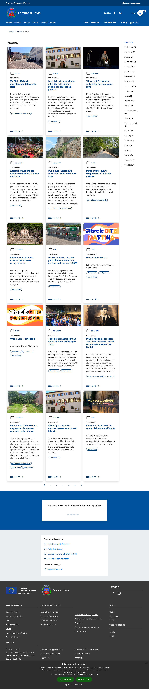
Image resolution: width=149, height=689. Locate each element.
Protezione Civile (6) (131, 124)
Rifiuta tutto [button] (83, 679)
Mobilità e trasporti (48, 624)
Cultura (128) (129, 71)
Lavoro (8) (128, 96)
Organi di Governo (13, 612)
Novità (19, 31)
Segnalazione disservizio (50, 653)
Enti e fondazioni (12, 624)
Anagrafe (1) (129, 56)
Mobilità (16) (129, 100)
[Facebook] (113, 12)
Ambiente (79, 623)
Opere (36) (128, 105)
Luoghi (112, 631)
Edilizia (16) (129, 81)
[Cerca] (140, 13)
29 (75, 485)
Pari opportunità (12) (130, 112)
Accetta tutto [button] (65, 679)
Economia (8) (129, 76)
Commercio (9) (130, 61)
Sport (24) (128, 145)
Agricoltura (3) (130, 47)
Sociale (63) (129, 140)
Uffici (8, 620)
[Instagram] (119, 12)
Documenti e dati (13, 637)
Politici (8, 628)
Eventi (112, 636)
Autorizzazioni (80, 631)
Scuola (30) (128, 130)
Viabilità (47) (129, 165)
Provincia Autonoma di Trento (18, 3)
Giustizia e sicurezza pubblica (86, 614)
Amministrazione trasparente (86, 649)
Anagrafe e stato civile (49, 612)
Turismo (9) (128, 155)
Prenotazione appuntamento (52, 649)
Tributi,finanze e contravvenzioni (88, 618)
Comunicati (95, 73)
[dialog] (74, 675)
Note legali (79, 657)
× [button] (146, 663)
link (97, 675)
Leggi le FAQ (45, 657)
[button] (74, 684)
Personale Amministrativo (16, 632)
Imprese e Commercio (49, 616)
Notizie (17, 73)
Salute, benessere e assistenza (87, 627)
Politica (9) (128, 118)
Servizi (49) (128, 135)
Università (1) (129, 160)
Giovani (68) (129, 91)
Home (11, 31)
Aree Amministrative (14, 616)
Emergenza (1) (130, 86)
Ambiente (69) (130, 52)
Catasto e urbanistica (49, 620)
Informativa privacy (82, 653)
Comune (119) (129, 66)
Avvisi (93, 163)
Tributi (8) (128, 150)
